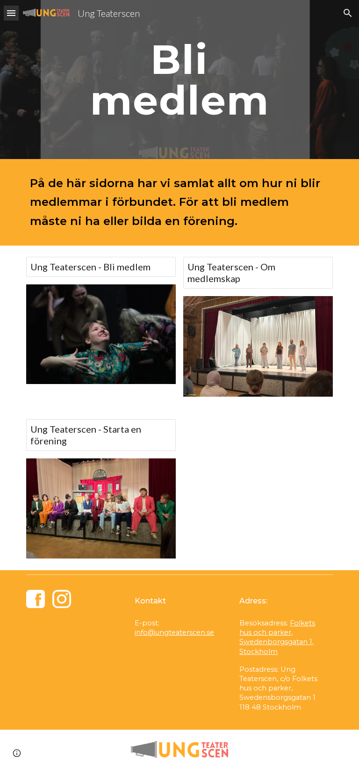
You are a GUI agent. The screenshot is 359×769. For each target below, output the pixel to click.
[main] (179, 79)
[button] (11, 13)
